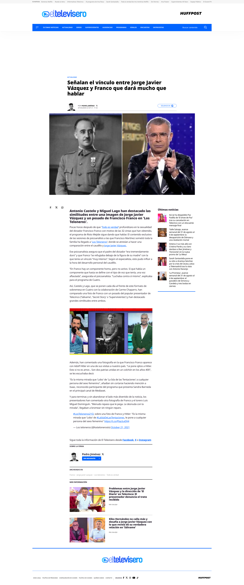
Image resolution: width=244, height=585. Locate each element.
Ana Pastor (165, 2)
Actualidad (67, 27)
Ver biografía (89, 458)
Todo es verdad (110, 227)
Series (79, 27)
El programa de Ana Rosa (95, 2)
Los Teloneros (99, 241)
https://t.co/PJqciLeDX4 (116, 421)
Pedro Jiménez (88, 106)
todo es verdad (113, 475)
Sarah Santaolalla (112, 2)
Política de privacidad (50, 578)
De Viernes (155, 2)
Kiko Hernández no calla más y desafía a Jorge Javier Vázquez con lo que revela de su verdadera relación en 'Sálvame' (130, 523)
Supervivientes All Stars (179, 2)
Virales (133, 27)
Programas (121, 27)
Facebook (128, 440)
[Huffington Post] (191, 13)
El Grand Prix (208, 2)
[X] (97, 105)
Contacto (108, 578)
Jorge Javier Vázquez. (115, 245)
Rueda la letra (60, 2)
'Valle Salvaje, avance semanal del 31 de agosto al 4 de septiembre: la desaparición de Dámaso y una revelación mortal (182, 234)
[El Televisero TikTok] (137, 578)
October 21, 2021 (120, 427)
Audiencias (107, 27)
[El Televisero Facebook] (123, 578)
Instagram (145, 440)
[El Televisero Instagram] (130, 578)
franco (72, 475)
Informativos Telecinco (75, 2)
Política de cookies (85, 578)
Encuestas (145, 27)
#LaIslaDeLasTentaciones (110, 417)
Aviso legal (37, 578)
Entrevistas (158, 27)
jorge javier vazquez (85, 475)
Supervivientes (92, 27)
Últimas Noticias (51, 27)
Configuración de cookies (68, 578)
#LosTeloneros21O (83, 414)
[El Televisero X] (127, 578)
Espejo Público (195, 2)
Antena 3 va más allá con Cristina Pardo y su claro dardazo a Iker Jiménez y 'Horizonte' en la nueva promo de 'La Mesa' (180, 249)
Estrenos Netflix (47, 2)
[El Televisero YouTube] (134, 578)
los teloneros (99, 475)
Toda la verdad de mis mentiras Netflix (135, 2)
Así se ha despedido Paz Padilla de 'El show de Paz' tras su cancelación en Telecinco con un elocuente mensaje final (181, 220)
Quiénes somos (99, 578)
